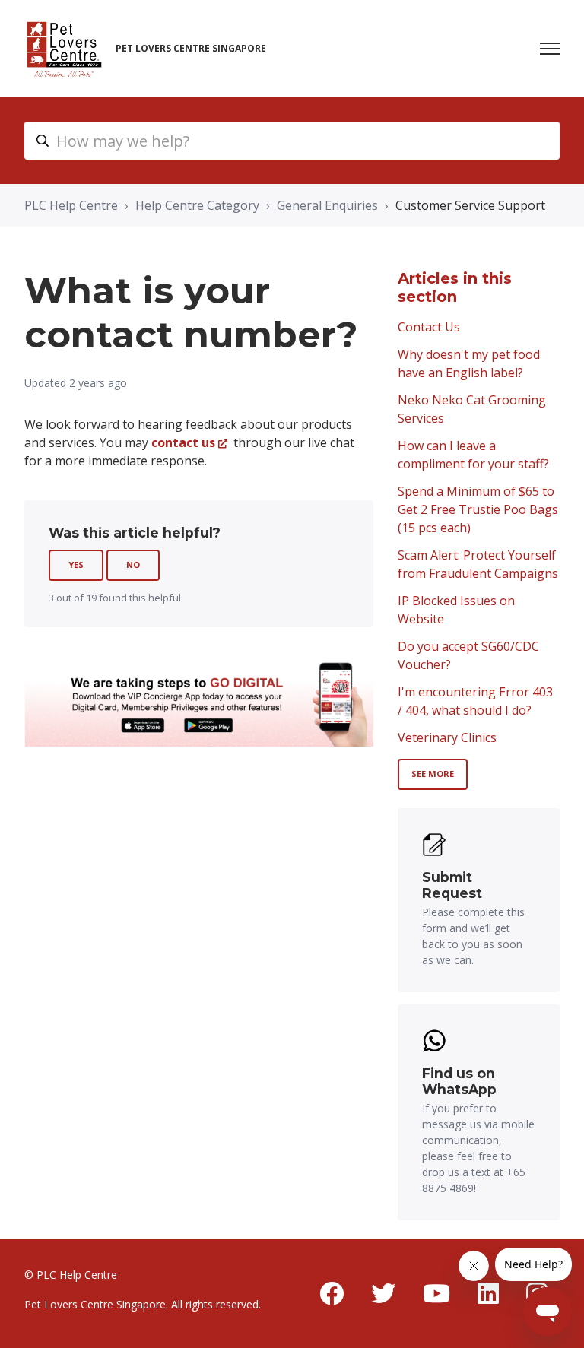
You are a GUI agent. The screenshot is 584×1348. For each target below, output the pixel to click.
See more (432, 773)
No (133, 564)
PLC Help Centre (71, 205)
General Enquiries (327, 205)
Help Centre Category (197, 205)
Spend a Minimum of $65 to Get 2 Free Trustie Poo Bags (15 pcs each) (478, 509)
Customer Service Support (470, 205)
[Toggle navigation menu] (550, 49)
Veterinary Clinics (447, 737)
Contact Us (429, 327)
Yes (76, 564)
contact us (183, 442)
